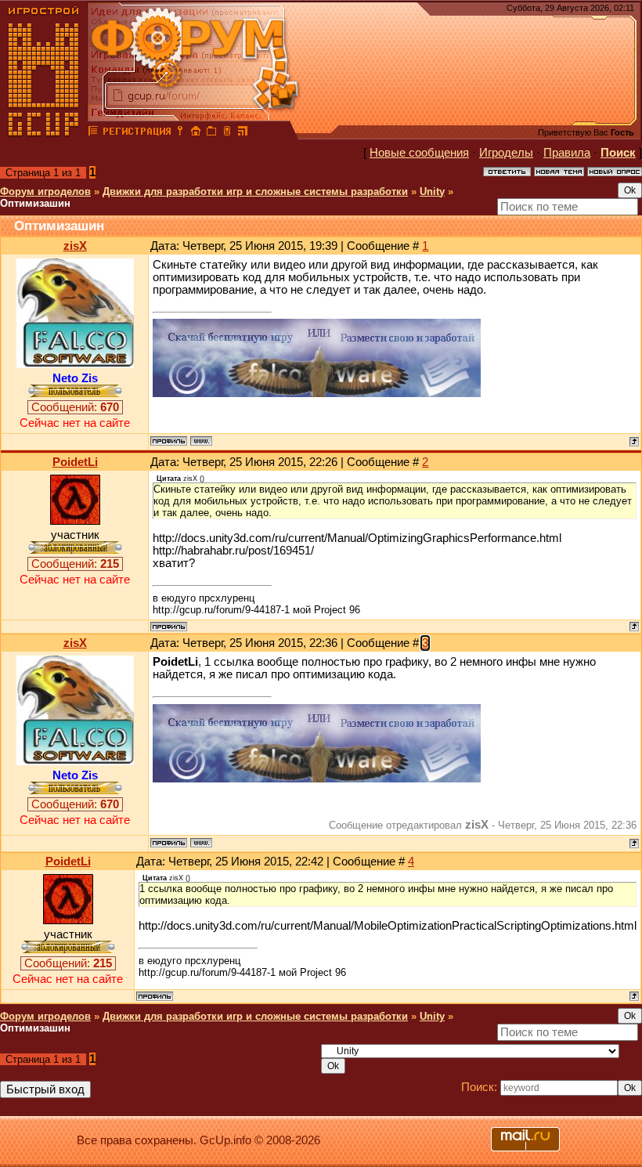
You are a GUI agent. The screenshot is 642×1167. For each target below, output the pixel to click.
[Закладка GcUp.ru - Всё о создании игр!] (211, 133)
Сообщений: (75, 407)
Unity (432, 191)
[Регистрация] (136, 133)
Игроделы (506, 152)
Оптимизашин (35, 203)
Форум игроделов (45, 191)
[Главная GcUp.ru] (43, 133)
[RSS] (243, 133)
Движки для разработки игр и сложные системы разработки (255, 191)
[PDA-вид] (227, 133)
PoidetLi (75, 462)
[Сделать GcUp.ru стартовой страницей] (196, 133)
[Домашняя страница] (201, 441)
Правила (566, 152)
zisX (75, 246)
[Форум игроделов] (93, 133)
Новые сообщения (419, 152)
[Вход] (180, 133)
